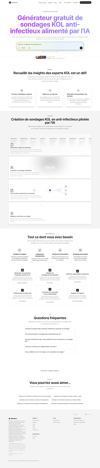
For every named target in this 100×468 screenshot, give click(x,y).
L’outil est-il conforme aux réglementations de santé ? (41, 346)
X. (38, 460)
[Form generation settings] (29, 48)
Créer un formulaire (86, 2)
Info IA (34, 428)
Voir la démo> (50, 282)
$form (75, 424)
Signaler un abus (56, 422)
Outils (34, 424)
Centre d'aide (56, 420)
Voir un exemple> (50, 302)
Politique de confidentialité (79, 422)
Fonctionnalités (42, 2)
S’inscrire (75, 2)
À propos (35, 436)
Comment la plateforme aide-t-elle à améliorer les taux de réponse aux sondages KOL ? (49, 340)
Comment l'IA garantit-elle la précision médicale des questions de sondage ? (47, 328)
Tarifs (60, 2)
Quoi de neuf (35, 430)
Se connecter (67, 2)
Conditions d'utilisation (79, 420)
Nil (21, 460)
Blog (55, 2)
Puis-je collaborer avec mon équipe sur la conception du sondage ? (44, 352)
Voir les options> (22, 301)
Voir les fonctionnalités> (77, 301)
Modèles (50, 2)
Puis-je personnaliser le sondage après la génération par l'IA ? (43, 334)
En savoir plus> (77, 281)
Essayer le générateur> (22, 282)
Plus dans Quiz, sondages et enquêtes (50, 370)
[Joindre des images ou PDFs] (18, 48)
